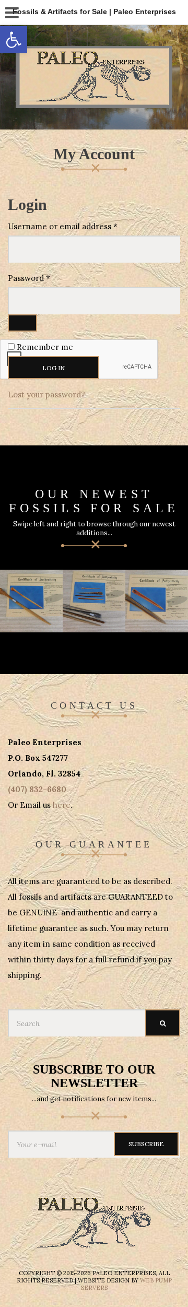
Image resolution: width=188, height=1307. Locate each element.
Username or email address (79, 226)
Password (46, 278)
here (61, 805)
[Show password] (22, 323)
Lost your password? (46, 394)
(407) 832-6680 (37, 789)
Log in (53, 368)
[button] (13, 39)
